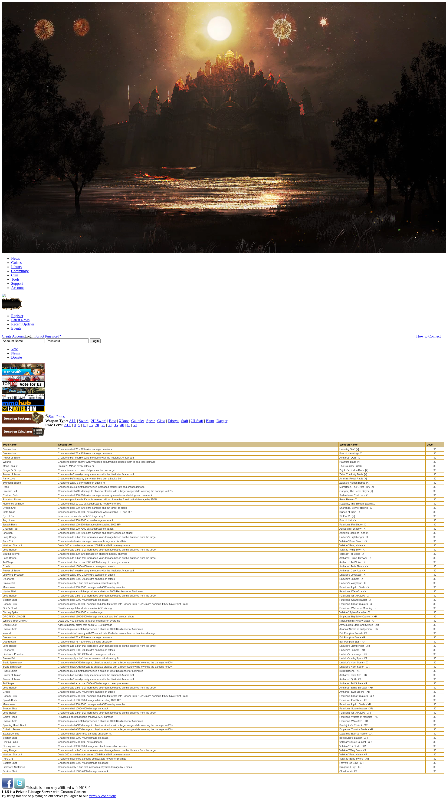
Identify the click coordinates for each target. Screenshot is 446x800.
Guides (16, 263)
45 (128, 425)
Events (16, 328)
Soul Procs (57, 417)
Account (17, 288)
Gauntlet (137, 421)
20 (97, 425)
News (15, 258)
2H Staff (197, 421)
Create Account (13, 336)
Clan (14, 275)
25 (103, 425)
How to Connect (428, 336)
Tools (15, 279)
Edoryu (173, 421)
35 (116, 425)
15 (91, 425)
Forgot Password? (47, 336)
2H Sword (98, 421)
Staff (184, 421)
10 (84, 425)
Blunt (210, 421)
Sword (84, 421)
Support (17, 283)
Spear (150, 421)
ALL (72, 421)
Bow (112, 421)
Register (17, 316)
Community (20, 271)
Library (16, 267)
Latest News (20, 320)
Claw (161, 421)
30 (110, 425)
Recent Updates (22, 324)
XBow (124, 421)
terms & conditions (102, 796)
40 (122, 425)
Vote (14, 349)
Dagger (221, 421)
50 (135, 425)
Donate (16, 357)
